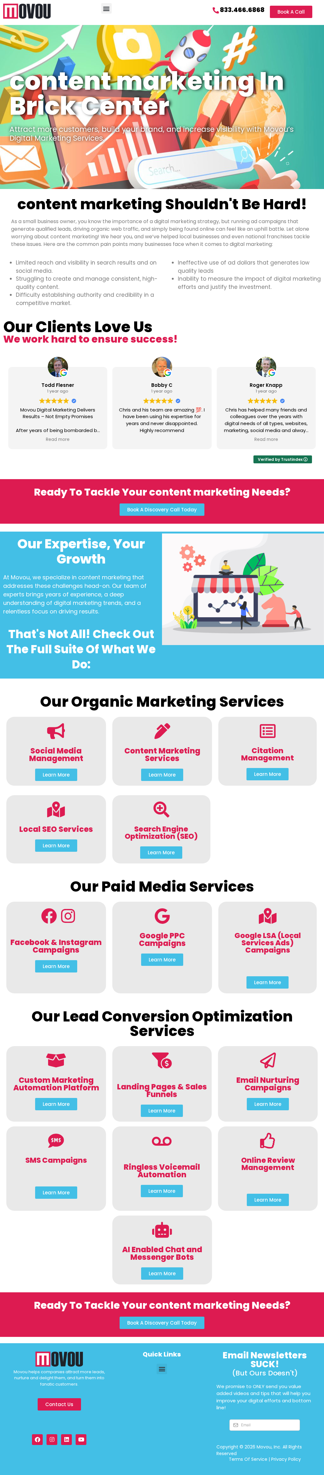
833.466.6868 (242, 9)
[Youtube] (81, 1439)
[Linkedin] (66, 1439)
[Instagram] (52, 1439)
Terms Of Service (248, 1459)
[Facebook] (37, 1439)
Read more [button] (58, 439)
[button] (106, 8)
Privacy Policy (286, 1459)
